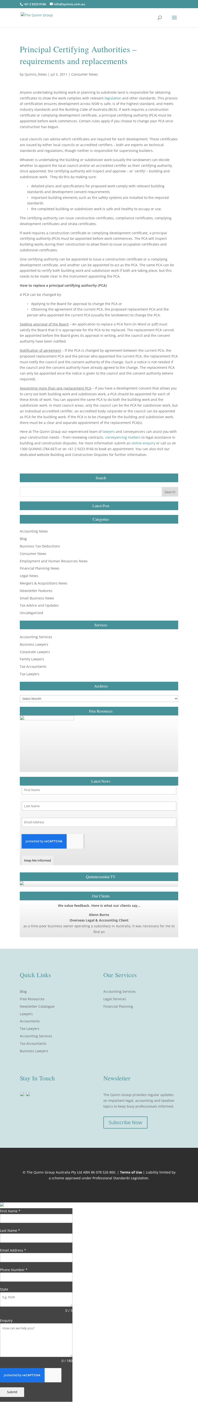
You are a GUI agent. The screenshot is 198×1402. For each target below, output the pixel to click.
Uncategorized (31, 612)
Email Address (13, 1250)
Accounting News (34, 531)
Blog (23, 538)
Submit (12, 1392)
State (4, 1289)
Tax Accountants (33, 666)
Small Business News (37, 598)
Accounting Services (36, 637)
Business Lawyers (34, 644)
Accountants (30, 1021)
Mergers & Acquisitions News (43, 583)
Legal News (29, 575)
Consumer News (84, 74)
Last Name (10, 1230)
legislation (113, 98)
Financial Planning (118, 1006)
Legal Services (114, 999)
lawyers (109, 431)
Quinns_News (36, 74)
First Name (10, 1211)
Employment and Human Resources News (54, 561)
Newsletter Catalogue (37, 1006)
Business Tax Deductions (40, 546)
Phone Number (14, 1269)
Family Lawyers (32, 659)
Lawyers (26, 1014)
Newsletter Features (36, 590)
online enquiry (143, 443)
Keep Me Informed (37, 860)
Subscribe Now (125, 1122)
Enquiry (6, 1320)
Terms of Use (131, 1172)
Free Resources (32, 999)
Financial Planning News (39, 568)
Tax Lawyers (29, 674)
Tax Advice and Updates (39, 605)
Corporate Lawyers (35, 651)
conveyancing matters (123, 437)
